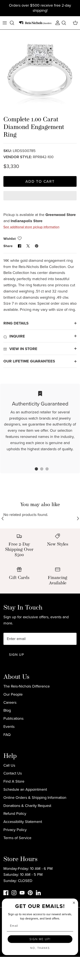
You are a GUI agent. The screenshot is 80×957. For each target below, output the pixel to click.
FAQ (7, 734)
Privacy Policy (15, 829)
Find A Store (13, 781)
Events (9, 726)
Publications (13, 718)
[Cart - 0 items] (75, 23)
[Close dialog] (74, 903)
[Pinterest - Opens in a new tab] (30, 892)
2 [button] (39, 469)
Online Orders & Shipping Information (34, 797)
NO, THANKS (39, 948)
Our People (13, 694)
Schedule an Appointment (25, 789)
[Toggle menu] (4, 23)
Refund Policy (14, 813)
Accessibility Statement (22, 821)
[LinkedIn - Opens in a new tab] (38, 892)
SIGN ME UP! (40, 939)
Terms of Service (17, 838)
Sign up (16, 654)
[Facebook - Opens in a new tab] (5, 892)
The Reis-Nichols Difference (26, 686)
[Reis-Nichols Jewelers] (35, 23)
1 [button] (34, 469)
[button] (40, 199)
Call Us (9, 765)
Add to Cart (40, 181)
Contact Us (12, 773)
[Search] (14, 23)
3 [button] (45, 469)
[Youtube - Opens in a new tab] (22, 892)
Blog (7, 710)
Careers (9, 702)
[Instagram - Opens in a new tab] (14, 892)
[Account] (56, 23)
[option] (40, 70)
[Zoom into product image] (40, 70)
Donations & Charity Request (27, 805)
